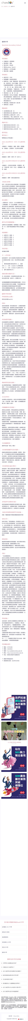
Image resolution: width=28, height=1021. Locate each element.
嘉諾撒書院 (5, 937)
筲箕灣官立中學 (6, 942)
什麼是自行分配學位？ (9, 967)
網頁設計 (11, 1015)
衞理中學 (4, 952)
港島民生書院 (5, 932)
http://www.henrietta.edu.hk (15, 653)
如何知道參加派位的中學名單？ (11, 975)
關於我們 (10, 1016)
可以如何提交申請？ (8, 979)
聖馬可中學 (5, 947)
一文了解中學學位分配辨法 (14, 742)
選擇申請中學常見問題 (14, 959)
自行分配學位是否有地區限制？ (11, 991)
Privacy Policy (16, 1016)
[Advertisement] (14, 22)
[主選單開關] (25, 3)
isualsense (16, 1015)
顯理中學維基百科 (8, 659)
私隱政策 (10, 1008)
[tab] (14, 963)
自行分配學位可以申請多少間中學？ (12, 987)
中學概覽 (6, 999)
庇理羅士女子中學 (7, 927)
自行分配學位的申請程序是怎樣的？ (12, 971)
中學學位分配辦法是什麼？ (10, 963)
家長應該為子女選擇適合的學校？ (11, 983)
